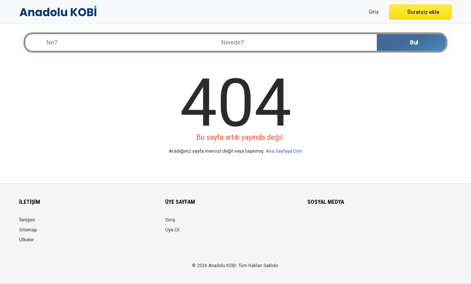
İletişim (27, 220)
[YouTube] (363, 224)
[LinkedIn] (342, 224)
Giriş (170, 220)
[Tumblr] (373, 224)
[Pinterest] (353, 224)
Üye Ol (172, 229)
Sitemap (28, 229)
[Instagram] (332, 224)
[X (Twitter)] (322, 224)
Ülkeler (26, 239)
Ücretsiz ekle (422, 12)
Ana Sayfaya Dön (284, 151)
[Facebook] (311, 224)
